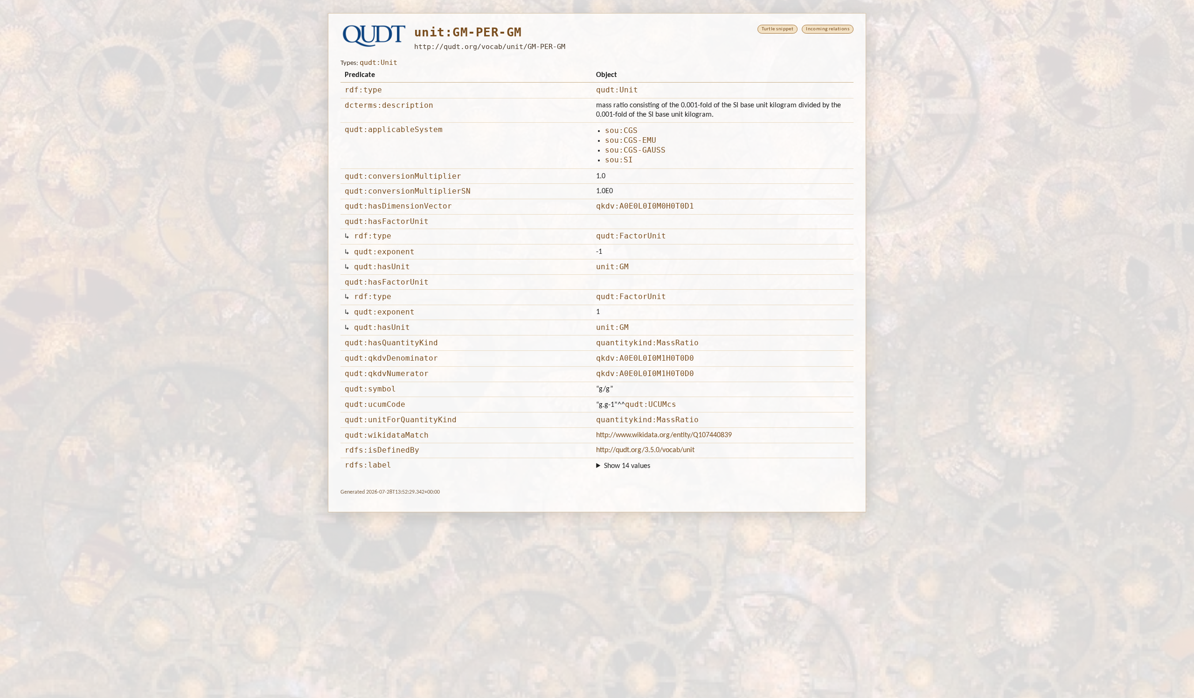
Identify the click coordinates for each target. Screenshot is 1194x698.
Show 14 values (627, 466)
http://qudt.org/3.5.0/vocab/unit (645, 450)
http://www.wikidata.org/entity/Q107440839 (664, 435)
